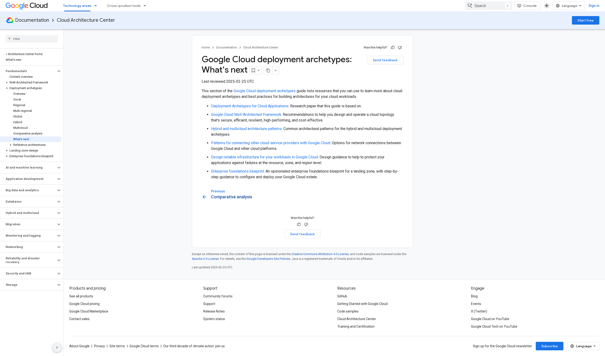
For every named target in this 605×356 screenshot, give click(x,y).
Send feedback (385, 60)
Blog (474, 296)
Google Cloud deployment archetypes (264, 91)
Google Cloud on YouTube (490, 319)
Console (530, 6)
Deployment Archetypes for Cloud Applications (250, 106)
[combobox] (488, 5)
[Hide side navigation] (57, 347)
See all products (81, 296)
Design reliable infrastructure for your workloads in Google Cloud (264, 157)
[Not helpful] (399, 47)
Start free (586, 20)
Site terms (117, 346)
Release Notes (214, 311)
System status (214, 319)
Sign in (594, 6)
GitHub (342, 296)
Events (476, 304)
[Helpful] (392, 47)
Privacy (99, 346)
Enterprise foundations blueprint (237, 171)
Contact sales (79, 319)
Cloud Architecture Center (86, 20)
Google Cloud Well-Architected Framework (246, 114)
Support (209, 304)
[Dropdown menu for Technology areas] (97, 5)
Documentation (32, 20)
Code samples (348, 311)
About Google (79, 346)
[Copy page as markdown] (268, 70)
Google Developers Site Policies (268, 258)
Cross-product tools (124, 6)
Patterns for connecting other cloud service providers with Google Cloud (270, 143)
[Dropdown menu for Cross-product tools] (146, 5)
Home (206, 47)
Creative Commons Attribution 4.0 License (320, 254)
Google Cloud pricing (84, 304)
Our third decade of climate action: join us (194, 346)
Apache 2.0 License (205, 258)
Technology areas (77, 6)
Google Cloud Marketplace (88, 311)
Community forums (218, 296)
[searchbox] (32, 39)
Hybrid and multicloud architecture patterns (246, 128)
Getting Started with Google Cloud (362, 304)
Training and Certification (356, 326)
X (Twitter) (479, 311)
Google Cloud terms (144, 346)
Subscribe (549, 346)
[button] (28, 71)
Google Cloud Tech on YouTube (494, 326)
